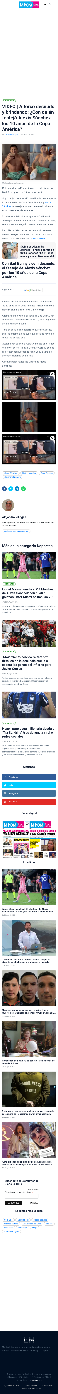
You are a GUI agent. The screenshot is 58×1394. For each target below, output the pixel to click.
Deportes (45, 546)
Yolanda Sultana (11, 1224)
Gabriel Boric (23, 1220)
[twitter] (10, 488)
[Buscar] (50, 4)
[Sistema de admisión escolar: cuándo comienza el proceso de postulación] (39, 839)
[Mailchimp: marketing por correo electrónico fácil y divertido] (34, 1205)
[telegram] (17, 488)
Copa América (47, 473)
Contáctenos (48, 1385)
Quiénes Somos (11, 1385)
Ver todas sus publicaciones (16, 531)
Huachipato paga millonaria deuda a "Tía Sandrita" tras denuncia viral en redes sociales (28, 732)
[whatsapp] (23, 488)
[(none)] (8, 505)
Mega (34, 1228)
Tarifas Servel (30, 1385)
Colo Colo (8, 1220)
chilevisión (8, 1228)
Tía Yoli (49, 1224)
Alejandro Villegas (11, 135)
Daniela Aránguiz (11, 1231)
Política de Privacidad (31, 1388)
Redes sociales (29, 473)
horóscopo (22, 1228)
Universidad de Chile (32, 1224)
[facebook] (4, 488)
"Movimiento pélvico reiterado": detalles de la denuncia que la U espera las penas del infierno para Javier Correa (26, 663)
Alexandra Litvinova (12, 477)
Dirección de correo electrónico (19, 1192)
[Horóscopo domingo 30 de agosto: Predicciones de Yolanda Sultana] (29, 1039)
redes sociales (37, 238)
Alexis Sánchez (10, 473)
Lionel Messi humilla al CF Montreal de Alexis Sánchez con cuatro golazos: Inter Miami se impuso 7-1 (28, 593)
